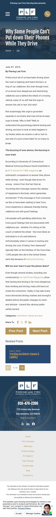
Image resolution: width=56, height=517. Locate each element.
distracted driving (34, 259)
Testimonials (27, 466)
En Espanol (28, 456)
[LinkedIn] (28, 424)
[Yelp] (22, 424)
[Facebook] (33, 424)
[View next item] (22, 368)
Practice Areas (28, 451)
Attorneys (28, 446)
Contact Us (28, 475)
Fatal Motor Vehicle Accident (30, 316)
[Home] (27, 13)
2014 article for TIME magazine (22, 170)
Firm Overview (28, 441)
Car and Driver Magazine (31, 277)
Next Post (40, 331)
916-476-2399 (28, 403)
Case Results (28, 461)
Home (28, 436)
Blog (28, 470)
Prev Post (16, 331)
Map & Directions (28, 418)
